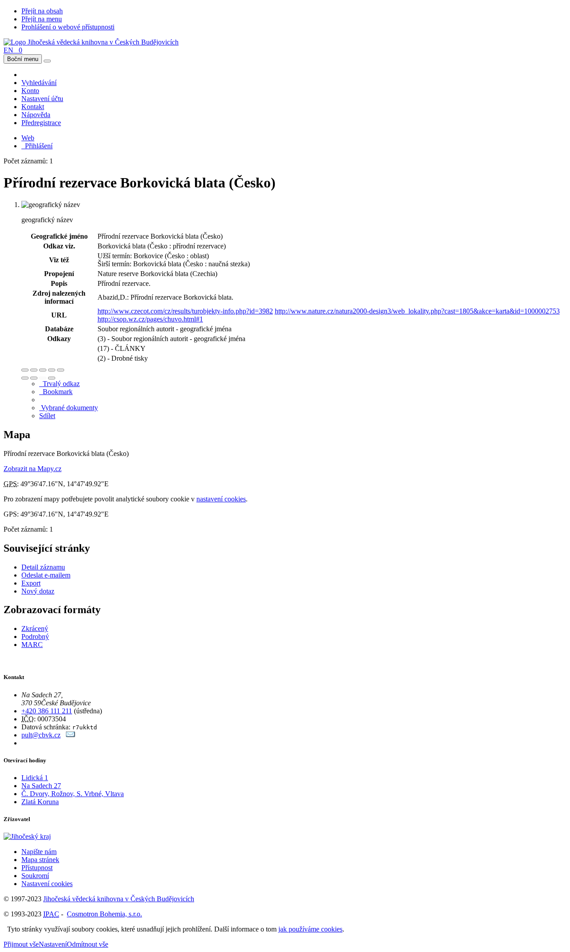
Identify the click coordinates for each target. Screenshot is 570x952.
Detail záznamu (43, 567)
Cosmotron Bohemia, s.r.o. (104, 914)
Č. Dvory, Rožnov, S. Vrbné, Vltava (72, 793)
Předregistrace (41, 122)
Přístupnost (37, 867)
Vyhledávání (39, 82)
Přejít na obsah (42, 11)
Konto (30, 90)
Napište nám (39, 851)
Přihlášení (37, 146)
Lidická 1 (34, 777)
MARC (32, 644)
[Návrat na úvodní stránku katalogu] (91, 42)
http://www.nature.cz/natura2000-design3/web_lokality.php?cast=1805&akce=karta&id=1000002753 (417, 311)
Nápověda (35, 114)
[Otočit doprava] (33, 378)
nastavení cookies (221, 499)
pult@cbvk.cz (41, 735)
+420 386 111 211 (46, 711)
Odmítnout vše (87, 944)
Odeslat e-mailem (45, 575)
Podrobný (35, 636)
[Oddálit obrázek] (33, 370)
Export (31, 583)
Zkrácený (34, 628)
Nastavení (53, 944)
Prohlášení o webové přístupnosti (67, 27)
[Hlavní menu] (47, 61)
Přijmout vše (21, 944)
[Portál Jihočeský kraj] (38, 836)
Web (27, 138)
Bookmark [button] (56, 391)
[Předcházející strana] (42, 378)
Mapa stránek (40, 859)
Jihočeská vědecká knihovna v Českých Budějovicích (118, 899)
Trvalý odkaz (59, 383)
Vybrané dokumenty (68, 407)
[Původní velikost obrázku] (42, 370)
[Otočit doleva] (24, 378)
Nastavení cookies (47, 883)
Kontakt (32, 106)
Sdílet (47, 415)
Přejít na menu (41, 19)
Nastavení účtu (42, 98)
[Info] (60, 370)
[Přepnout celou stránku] (51, 370)
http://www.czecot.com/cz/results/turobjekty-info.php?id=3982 (185, 311)
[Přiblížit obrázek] (24, 370)
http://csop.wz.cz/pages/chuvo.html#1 (150, 319)
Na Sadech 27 (41, 785)
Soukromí (35, 875)
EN (8, 50)
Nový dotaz (37, 591)
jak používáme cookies (310, 929)
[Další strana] (51, 378)
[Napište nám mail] (70, 735)
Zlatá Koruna (40, 802)
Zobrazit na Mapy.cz (32, 468)
